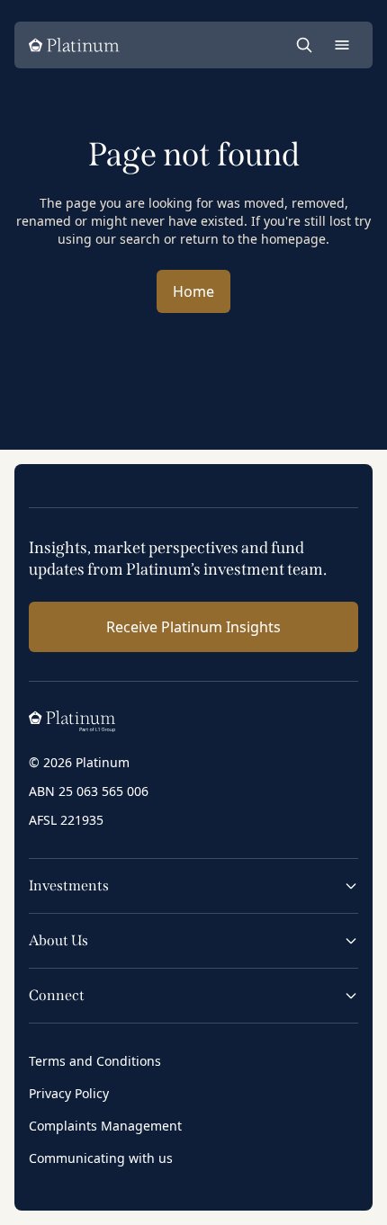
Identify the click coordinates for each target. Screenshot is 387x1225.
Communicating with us (101, 1158)
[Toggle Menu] (342, 45)
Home (193, 291)
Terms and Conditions (95, 1060)
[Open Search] (304, 45)
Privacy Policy (69, 1093)
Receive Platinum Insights (193, 627)
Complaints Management (105, 1125)
